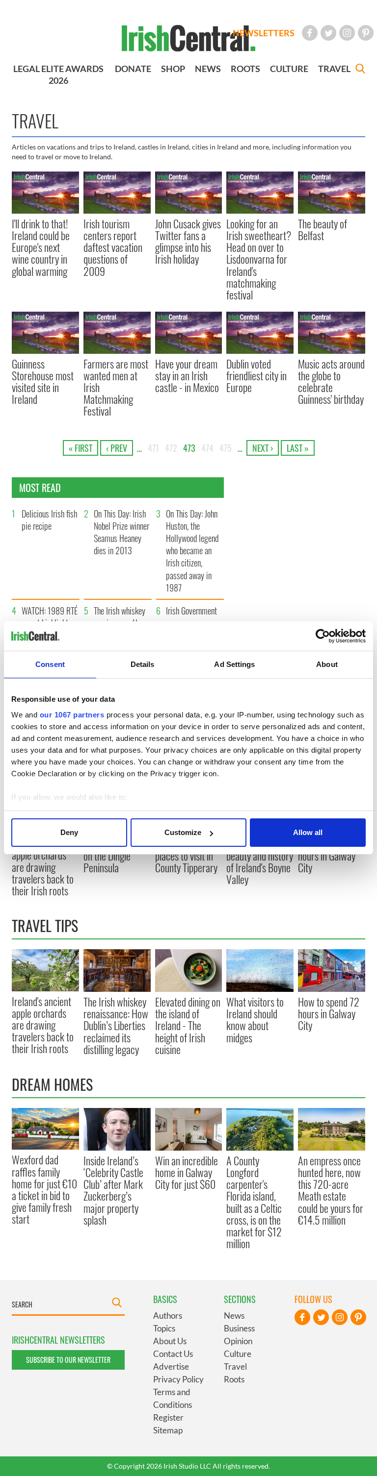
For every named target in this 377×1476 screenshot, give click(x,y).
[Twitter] (328, 33)
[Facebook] (310, 33)
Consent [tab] (50, 664)
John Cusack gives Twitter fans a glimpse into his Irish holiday (188, 241)
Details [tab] (143, 664)
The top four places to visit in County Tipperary (186, 856)
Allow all (308, 832)
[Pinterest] (366, 33)
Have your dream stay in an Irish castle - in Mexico (187, 376)
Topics (164, 1328)
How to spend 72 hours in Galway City (328, 856)
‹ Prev (116, 448)
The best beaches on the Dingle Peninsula (115, 856)
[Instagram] (347, 33)
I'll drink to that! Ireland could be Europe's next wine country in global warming (41, 247)
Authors (167, 1315)
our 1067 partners (72, 715)
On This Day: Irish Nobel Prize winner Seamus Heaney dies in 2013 (121, 532)
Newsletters (264, 32)
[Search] (360, 70)
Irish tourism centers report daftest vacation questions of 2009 (112, 247)
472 (171, 448)
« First (80, 448)
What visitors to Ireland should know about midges (255, 1019)
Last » (298, 448)
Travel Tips (45, 925)
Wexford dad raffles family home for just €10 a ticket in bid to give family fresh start (44, 1189)
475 (225, 448)
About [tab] (327, 664)
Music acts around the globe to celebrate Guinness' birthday (331, 381)
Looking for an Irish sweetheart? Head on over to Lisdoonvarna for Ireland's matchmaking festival (258, 259)
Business (239, 1328)
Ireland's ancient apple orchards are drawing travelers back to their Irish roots (43, 866)
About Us (170, 1341)
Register (168, 1417)
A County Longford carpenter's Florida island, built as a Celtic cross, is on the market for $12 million (254, 1202)
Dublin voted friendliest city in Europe (256, 376)
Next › (262, 448)
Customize (182, 832)
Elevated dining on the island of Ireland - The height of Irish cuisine (187, 1025)
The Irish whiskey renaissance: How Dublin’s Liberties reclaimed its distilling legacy (115, 1025)
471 (153, 448)
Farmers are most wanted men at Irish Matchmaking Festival (115, 387)
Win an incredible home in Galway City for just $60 (186, 1172)
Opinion (238, 1341)
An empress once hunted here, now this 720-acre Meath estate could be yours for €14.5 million (330, 1190)
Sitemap (168, 1430)
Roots (234, 1379)
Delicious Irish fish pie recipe (49, 519)
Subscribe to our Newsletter (68, 1359)
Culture (237, 1354)
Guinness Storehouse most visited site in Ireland (43, 381)
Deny (69, 832)
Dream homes (52, 1084)
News (234, 1315)
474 (207, 448)
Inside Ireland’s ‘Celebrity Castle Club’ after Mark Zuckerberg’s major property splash (113, 1190)
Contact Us (173, 1354)
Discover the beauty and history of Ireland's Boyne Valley (259, 862)
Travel (235, 1366)
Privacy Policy (178, 1379)
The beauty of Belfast (322, 229)
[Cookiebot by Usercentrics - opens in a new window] (323, 636)
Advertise (171, 1366)
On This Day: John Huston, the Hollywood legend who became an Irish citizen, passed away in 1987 (192, 550)
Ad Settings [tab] (234, 664)
